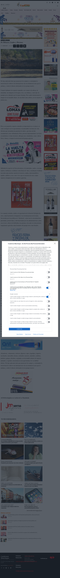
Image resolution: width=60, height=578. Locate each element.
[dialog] (30, 289)
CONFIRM (19, 329)
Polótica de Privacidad (38, 334)
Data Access (28, 334)
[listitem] (30, 269)
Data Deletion (20, 334)
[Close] (55, 243)
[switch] (48, 272)
